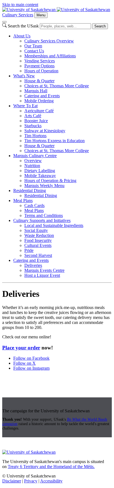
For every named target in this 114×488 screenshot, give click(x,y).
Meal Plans (23, 200)
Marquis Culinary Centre (35, 155)
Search (100, 26)
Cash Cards (34, 205)
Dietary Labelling (39, 170)
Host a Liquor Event (42, 275)
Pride (28, 250)
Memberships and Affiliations (50, 55)
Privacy (30, 481)
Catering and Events (42, 95)
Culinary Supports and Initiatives (42, 220)
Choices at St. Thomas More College (56, 85)
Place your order (21, 348)
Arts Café (32, 115)
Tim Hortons (35, 135)
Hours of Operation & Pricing (50, 180)
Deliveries (33, 265)
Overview (33, 160)
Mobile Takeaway (40, 175)
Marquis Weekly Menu (44, 185)
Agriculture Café (39, 110)
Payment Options (39, 65)
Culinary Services (17, 14)
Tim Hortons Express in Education (54, 140)
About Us (21, 36)
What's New (24, 75)
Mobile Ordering (39, 100)
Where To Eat (25, 105)
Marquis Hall (35, 90)
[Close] (4, 22)
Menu (41, 15)
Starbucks (33, 125)
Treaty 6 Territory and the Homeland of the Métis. (51, 466)
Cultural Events (37, 245)
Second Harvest (38, 255)
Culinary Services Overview (49, 41)
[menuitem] (62, 53)
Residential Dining (29, 190)
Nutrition (32, 165)
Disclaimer (11, 481)
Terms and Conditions (43, 215)
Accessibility (51, 481)
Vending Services (39, 60)
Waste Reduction (39, 235)
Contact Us (34, 50)
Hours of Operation (41, 70)
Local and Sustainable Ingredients (53, 225)
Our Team (33, 46)
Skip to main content (20, 4)
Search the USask (23, 26)
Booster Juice (36, 120)
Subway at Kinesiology (44, 130)
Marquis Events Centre (44, 270)
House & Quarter (39, 80)
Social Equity (36, 230)
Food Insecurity (38, 240)
